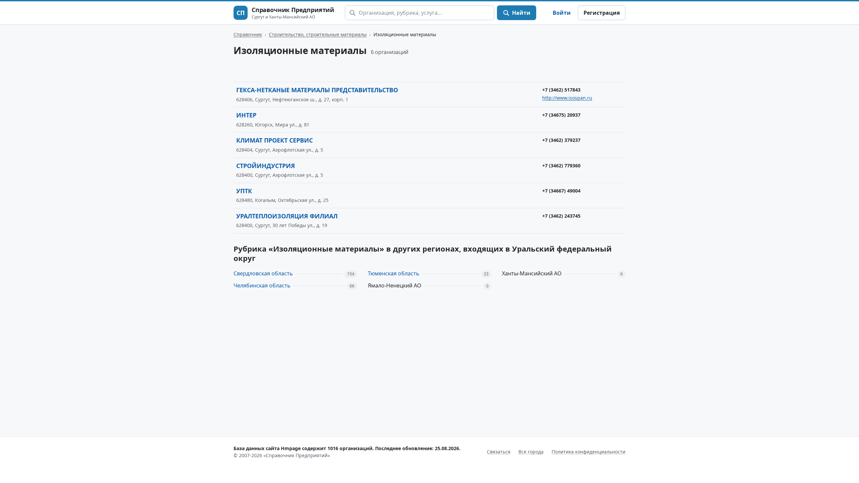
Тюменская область (393, 273)
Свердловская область (263, 273)
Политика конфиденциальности (588, 451)
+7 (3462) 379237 (561, 140)
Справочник (248, 34)
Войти (562, 12)
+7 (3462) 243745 (561, 216)
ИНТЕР (246, 115)
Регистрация (602, 12)
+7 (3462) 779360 (561, 165)
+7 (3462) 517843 (561, 90)
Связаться (498, 451)
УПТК (244, 191)
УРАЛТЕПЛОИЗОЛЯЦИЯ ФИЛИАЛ (287, 216)
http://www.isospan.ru (567, 98)
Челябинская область (262, 285)
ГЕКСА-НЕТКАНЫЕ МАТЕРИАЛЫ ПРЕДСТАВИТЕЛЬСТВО (317, 90)
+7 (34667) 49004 (561, 190)
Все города (531, 451)
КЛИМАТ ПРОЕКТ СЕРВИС (274, 140)
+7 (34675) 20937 (561, 115)
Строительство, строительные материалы (318, 34)
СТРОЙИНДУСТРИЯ (265, 166)
